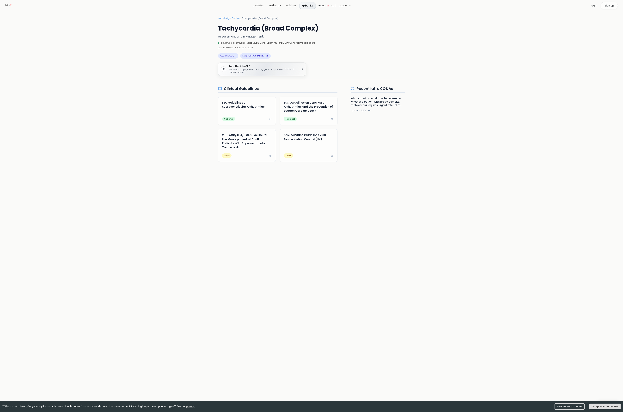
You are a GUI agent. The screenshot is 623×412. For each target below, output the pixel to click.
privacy (190, 406)
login (594, 5)
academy (345, 5)
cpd (333, 5)
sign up (609, 5)
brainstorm (259, 5)
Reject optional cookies (569, 406)
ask (275, 5)
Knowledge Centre (229, 18)
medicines (290, 5)
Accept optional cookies (605, 406)
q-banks (307, 5)
